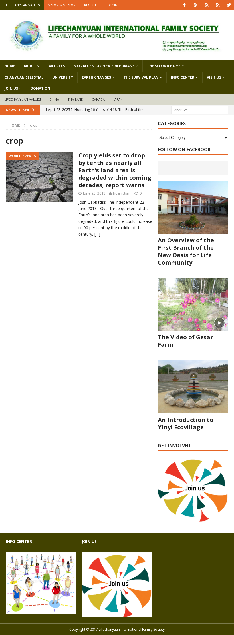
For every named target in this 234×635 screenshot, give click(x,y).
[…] (97, 234)
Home (9, 65)
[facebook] (184, 5)
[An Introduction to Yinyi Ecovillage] (193, 386)
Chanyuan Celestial (24, 77)
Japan (118, 99)
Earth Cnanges (96, 77)
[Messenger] (207, 5)
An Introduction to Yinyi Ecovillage (185, 423)
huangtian (122, 193)
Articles (57, 65)
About (30, 65)
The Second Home (164, 65)
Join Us (11, 88)
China (54, 99)
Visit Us (214, 77)
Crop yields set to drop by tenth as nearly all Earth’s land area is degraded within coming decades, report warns (114, 170)
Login (112, 5)
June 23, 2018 (94, 193)
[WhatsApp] (196, 5)
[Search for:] (199, 109)
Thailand (76, 99)
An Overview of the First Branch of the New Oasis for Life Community (186, 251)
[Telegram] (218, 5)
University (62, 77)
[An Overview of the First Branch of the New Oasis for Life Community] (193, 207)
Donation (40, 88)
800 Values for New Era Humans (104, 65)
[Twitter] (229, 5)
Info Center (182, 77)
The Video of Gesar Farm (185, 340)
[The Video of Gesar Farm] (193, 304)
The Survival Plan (141, 77)
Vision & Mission (62, 5)
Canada (98, 99)
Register (91, 5)
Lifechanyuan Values (22, 5)
